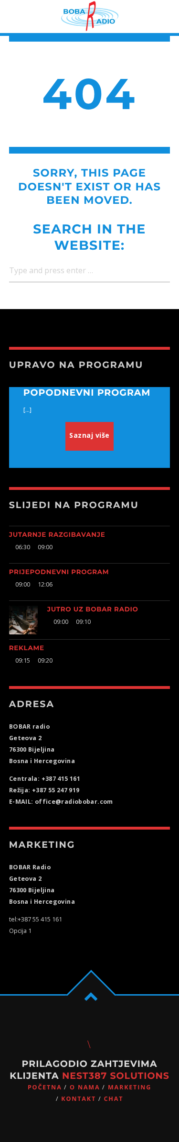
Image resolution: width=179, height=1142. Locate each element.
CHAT (113, 1099)
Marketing (129, 1087)
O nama (85, 1087)
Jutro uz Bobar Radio (92, 609)
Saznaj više (89, 435)
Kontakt (78, 1099)
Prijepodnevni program (59, 572)
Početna (45, 1087)
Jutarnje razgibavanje (57, 535)
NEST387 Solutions (115, 1075)
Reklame (26, 648)
